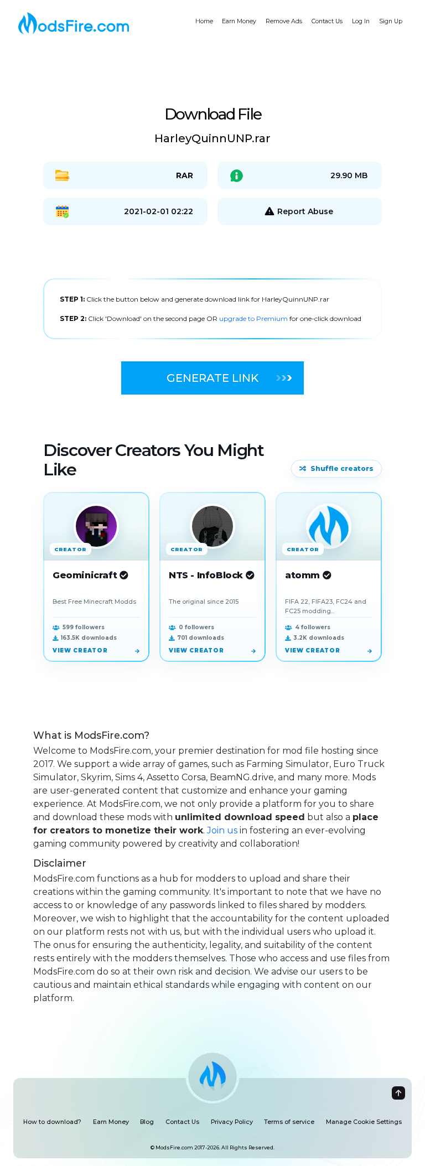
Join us (222, 830)
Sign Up (390, 21)
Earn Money (239, 21)
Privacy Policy (232, 1122)
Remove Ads (284, 21)
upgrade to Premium (254, 318)
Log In (361, 21)
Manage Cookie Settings (364, 1122)
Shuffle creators (342, 468)
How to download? (52, 1122)
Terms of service (289, 1122)
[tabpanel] (212, 308)
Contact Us (327, 21)
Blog (147, 1122)
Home (204, 21)
